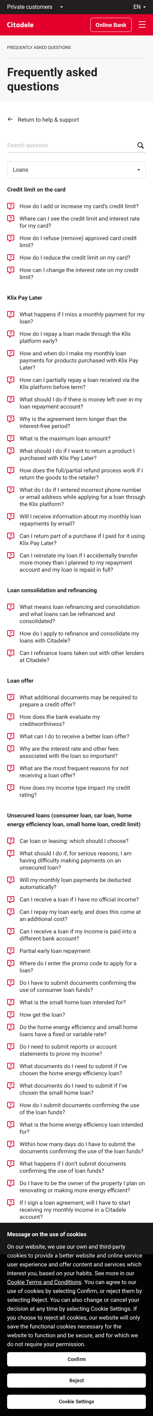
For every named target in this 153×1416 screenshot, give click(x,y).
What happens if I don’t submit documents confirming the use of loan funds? (73, 1167)
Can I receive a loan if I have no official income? (79, 899)
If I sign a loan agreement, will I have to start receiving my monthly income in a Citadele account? (75, 1209)
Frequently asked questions (39, 47)
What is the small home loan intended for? (73, 1002)
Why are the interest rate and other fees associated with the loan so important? (69, 752)
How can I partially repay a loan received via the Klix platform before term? (79, 383)
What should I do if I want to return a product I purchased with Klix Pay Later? (77, 454)
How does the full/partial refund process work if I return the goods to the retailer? (81, 474)
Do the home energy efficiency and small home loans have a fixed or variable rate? (78, 1031)
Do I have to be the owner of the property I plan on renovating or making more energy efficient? (82, 1187)
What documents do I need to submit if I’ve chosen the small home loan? (73, 1089)
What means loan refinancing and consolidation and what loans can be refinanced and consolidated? (79, 614)
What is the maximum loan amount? (65, 438)
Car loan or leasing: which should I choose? (74, 841)
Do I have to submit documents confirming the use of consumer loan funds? (78, 986)
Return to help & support (48, 119)
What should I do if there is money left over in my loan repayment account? (81, 403)
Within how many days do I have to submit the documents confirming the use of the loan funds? (81, 1148)
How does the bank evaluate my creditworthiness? (60, 720)
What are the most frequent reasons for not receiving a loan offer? (74, 772)
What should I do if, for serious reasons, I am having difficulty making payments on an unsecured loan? (76, 860)
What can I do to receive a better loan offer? (74, 736)
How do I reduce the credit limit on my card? (75, 257)
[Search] (139, 145)
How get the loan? (42, 1014)
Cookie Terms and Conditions (44, 1282)
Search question (27, 145)
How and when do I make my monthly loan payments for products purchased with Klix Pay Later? (79, 360)
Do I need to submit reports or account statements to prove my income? (68, 1050)
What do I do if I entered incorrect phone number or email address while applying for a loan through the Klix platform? (82, 497)
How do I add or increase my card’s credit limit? (79, 206)
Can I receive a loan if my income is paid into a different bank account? (78, 935)
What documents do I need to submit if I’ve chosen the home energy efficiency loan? (73, 1070)
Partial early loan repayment (55, 951)
